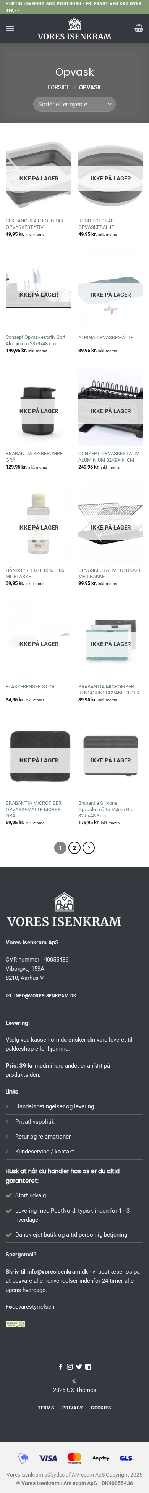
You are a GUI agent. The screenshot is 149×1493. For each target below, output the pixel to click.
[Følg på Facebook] (61, 1367)
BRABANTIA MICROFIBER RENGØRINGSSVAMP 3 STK (108, 690)
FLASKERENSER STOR (30, 686)
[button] (10, 28)
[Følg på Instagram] (70, 1367)
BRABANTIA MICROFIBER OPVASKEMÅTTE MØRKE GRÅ (34, 809)
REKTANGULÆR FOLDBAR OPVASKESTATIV (34, 224)
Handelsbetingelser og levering (54, 1106)
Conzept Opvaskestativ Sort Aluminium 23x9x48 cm (35, 340)
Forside (59, 87)
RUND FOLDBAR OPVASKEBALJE (96, 224)
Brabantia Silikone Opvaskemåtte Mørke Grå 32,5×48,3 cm (106, 809)
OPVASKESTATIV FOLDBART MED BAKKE (109, 573)
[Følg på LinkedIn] (88, 1367)
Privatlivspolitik (35, 1121)
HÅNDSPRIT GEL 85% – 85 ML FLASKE (35, 573)
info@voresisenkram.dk (57, 1271)
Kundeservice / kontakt (44, 1151)
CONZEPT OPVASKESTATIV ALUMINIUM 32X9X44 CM (108, 457)
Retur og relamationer (43, 1136)
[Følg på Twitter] (79, 1367)
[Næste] (89, 848)
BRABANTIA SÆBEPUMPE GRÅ (34, 457)
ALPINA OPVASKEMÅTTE (105, 337)
